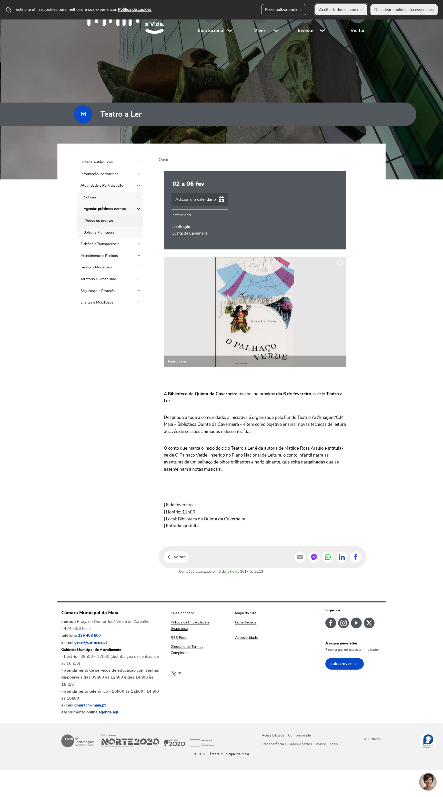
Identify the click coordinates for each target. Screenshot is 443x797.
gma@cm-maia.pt (90, 705)
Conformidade (299, 735)
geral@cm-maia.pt (90, 642)
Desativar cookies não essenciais (404, 10)
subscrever (340, 664)
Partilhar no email (300, 557)
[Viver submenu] (276, 20)
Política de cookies (135, 9)
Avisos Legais (327, 744)
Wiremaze (373, 738)
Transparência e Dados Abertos (287, 744)
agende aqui (109, 712)
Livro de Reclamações (77, 740)
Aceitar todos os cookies (341, 10)
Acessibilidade (273, 735)
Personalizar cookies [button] (284, 10)
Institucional (211, 30)
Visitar (357, 30)
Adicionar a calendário (195, 199)
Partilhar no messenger (314, 557)
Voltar (179, 557)
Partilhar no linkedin (341, 557)
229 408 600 (89, 635)
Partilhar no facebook (355, 557)
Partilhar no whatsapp (328, 557)
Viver (259, 30)
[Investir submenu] (322, 20)
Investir (306, 30)
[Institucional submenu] (230, 20)
